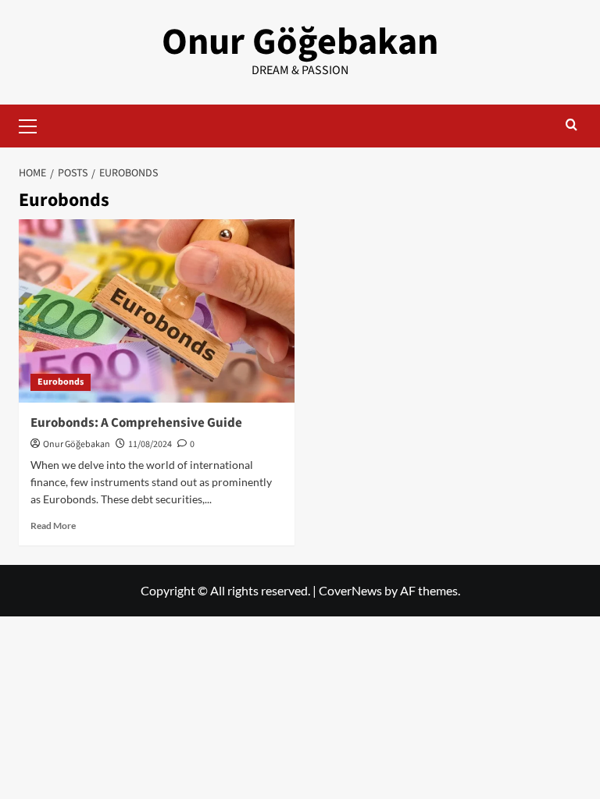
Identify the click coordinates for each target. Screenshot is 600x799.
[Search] (571, 126)
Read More (53, 525)
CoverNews (350, 590)
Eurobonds (61, 382)
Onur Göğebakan (300, 42)
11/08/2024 (150, 444)
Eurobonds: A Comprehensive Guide (136, 423)
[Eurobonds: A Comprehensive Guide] (157, 311)
